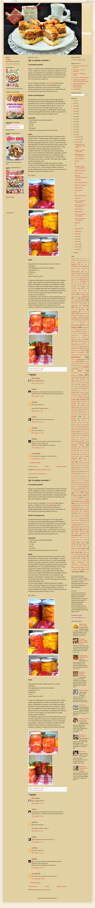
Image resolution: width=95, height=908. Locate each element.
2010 (74, 132)
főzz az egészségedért (76, 330)
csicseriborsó (74, 292)
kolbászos (80, 407)
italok (87, 383)
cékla (79, 288)
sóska (82, 505)
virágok (77, 565)
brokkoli (83, 287)
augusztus (77, 231)
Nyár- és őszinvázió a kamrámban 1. (80, 219)
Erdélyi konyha (75, 315)
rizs (78, 498)
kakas (74, 388)
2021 (74, 103)
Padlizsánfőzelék (79, 212)
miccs (81, 450)
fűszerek (80, 331)
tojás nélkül (74, 541)
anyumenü (85, 268)
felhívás (86, 321)
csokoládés (83, 294)
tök (72, 545)
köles (82, 409)
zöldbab (75, 569)
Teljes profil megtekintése (13, 64)
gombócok (77, 341)
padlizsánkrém (83, 471)
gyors (83, 350)
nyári (73, 462)
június (77, 236)
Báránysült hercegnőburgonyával (81, 176)
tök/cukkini (79, 545)
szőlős (82, 522)
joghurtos (83, 385)
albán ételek (84, 264)
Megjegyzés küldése (35, 462)
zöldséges (75, 571)
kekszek (85, 396)
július (76, 234)
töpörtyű (73, 550)
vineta (72, 565)
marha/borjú (82, 443)
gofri (81, 339)
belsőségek (83, 281)
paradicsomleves (77, 475)
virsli (82, 566)
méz (86, 449)
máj (72, 435)
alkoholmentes (75, 266)
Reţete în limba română (79, 60)
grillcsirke (84, 343)
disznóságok (74, 302)
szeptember (78, 228)
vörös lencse (77, 567)
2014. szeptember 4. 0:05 (38, 459)
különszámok (84, 420)
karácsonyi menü (83, 392)
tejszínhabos (75, 530)
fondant (85, 325)
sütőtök (76, 511)
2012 (74, 127)
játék (75, 385)
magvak (75, 433)
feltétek (72, 322)
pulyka (87, 486)
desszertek (85, 296)
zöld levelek (86, 567)
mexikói (81, 448)
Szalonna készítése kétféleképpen (84, 719)
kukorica (73, 418)
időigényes (74, 381)
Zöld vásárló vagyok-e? (81, 185)
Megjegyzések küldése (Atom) (43, 469)
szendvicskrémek (75, 520)
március (77, 244)
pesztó (78, 479)
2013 (74, 124)
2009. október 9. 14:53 (37, 433)
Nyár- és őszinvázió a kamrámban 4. (80, 201)
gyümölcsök (84, 355)
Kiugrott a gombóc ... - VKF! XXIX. (80, 151)
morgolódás (84, 452)
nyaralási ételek (83, 460)
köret (76, 411)
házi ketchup (83, 365)
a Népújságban (77, 89)
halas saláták (86, 363)
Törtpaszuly (78, 180)
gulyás (79, 345)
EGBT (76, 307)
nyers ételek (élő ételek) (79, 464)
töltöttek (83, 549)
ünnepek (75, 556)
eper (81, 313)
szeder (75, 518)
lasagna (83, 424)
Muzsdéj (77, 161)
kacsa (82, 386)
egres (82, 307)
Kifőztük (73, 403)
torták (83, 543)
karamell (79, 394)
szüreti (82, 524)
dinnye (72, 300)
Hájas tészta (82, 751)
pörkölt (78, 484)
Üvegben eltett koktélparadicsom (83, 656)
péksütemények (83, 477)
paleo (80, 473)
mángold (85, 439)
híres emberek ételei (83, 369)
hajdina (72, 361)
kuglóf (84, 417)
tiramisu (73, 537)
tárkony (74, 526)
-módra (73, 259)
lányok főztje (76, 424)
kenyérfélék (74, 401)
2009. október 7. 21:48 (37, 396)
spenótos (73, 507)
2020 (74, 106)
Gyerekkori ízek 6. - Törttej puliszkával (80, 167)
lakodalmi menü (80, 422)
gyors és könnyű (77, 352)
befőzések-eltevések (38, 370)
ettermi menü (85, 315)
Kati (33, 417)
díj (86, 298)
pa (83, 469)
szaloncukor (80, 515)
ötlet (80, 469)
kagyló (87, 386)
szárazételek (77, 517)
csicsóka (81, 292)
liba (81, 432)
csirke (73, 294)
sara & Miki (35, 453)
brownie (73, 288)
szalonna (87, 515)
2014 (74, 121)
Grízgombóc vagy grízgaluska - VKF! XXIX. (80, 145)
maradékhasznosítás (76, 441)
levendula (76, 430)
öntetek (87, 467)
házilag (78, 367)
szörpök (87, 522)
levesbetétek (83, 430)
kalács (78, 388)
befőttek (73, 279)
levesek (73, 432)
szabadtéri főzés (81, 513)
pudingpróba (73, 486)
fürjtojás (73, 331)
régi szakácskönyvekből (79, 494)
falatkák (87, 317)
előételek (74, 313)
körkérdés (84, 411)
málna (72, 437)
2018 (74, 111)
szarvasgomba (85, 517)
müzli (86, 454)
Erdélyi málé (82, 705)
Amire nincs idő (79, 173)
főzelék (85, 327)
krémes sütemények (82, 413)
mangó (80, 439)
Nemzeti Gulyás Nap (76, 456)
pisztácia (80, 480)
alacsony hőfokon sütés (78, 262)
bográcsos (84, 283)
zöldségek (83, 569)
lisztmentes (87, 432)
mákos (84, 435)
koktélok (73, 405)
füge (86, 330)
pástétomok (74, 477)
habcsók (73, 359)
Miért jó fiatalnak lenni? (81, 182)
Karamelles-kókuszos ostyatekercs (82, 673)
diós (77, 300)
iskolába (82, 383)
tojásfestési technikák (83, 541)
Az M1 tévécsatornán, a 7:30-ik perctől (80, 66)
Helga (33, 439)
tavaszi (87, 526)
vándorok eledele (75, 560)
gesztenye (83, 337)
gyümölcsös (76, 357)
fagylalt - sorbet (77, 317)
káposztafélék (74, 390)
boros (86, 285)
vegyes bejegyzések (77, 562)
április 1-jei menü (78, 270)
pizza (75, 482)
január (77, 249)
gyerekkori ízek (75, 348)
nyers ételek (86, 462)
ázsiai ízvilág (77, 275)
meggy (75, 449)
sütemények (75, 509)
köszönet (73, 413)
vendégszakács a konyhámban (79, 564)
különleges (74, 420)
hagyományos (81, 359)
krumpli (73, 417)
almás (72, 268)
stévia (80, 507)
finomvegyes (75, 325)
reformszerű (84, 490)
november (78, 139)
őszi (75, 469)
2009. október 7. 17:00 (37, 383)
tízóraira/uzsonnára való (76, 539)
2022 (74, 101)
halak (77, 361)
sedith (33, 402)
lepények (75, 428)
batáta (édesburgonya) (81, 277)
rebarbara (75, 490)
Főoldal (47, 466)
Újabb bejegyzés (33, 466)
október (77, 142)
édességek (86, 306)
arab (85, 272)
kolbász (73, 407)
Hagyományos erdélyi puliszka (83, 625)
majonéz (78, 435)
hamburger (75, 365)
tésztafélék (74, 535)
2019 (74, 108)
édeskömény (74, 306)
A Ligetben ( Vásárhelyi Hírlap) (79, 74)
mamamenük (83, 437)
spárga (85, 505)
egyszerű (81, 309)
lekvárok (81, 426)
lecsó (75, 426)
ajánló (86, 260)
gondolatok (85, 341)
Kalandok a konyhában (24, 7)
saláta (80, 501)
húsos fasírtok (75, 377)
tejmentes (84, 528)
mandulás (73, 439)
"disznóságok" (74, 260)
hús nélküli (76, 371)
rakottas (80, 488)
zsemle (85, 572)
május (76, 239)
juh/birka (77, 386)
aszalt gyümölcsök (76, 273)
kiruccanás (83, 403)
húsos (81, 375)
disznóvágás (83, 302)
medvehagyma (85, 447)
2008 (74, 253)
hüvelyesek (82, 379)
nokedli (84, 458)
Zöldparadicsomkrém (80, 170)
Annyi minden (78, 190)
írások (85, 381)
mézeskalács (74, 450)
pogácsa (81, 482)
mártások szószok (77, 445)
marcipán (87, 441)
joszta (72, 386)
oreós (82, 467)
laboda (72, 422)
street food (85, 507)
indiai (81, 381)
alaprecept (74, 264)
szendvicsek (83, 518)
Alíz (33, 389)
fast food (73, 321)
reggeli (73, 492)
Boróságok (73, 287)
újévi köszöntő (78, 554)
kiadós (85, 401)
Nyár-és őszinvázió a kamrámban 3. (80, 205)
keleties (81, 398)
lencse (87, 426)
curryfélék (84, 290)
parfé (86, 475)
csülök (72, 296)
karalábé (73, 394)
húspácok (84, 377)
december (77, 137)
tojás (85, 539)
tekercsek (76, 532)
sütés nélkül (86, 509)
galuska (74, 333)
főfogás (74, 327)
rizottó (74, 497)
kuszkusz (83, 418)
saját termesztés (78, 499)
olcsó (75, 466)
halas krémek (76, 363)
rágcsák (75, 488)
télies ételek (85, 532)
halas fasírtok (86, 361)
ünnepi (83, 556)
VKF (88, 566)
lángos (87, 422)
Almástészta (78, 198)
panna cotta (86, 473)
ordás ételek (74, 467)
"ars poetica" (83, 258)
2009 (74, 134)
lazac (88, 424)
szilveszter (84, 520)
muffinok (73, 454)
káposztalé (84, 390)
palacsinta (73, 473)
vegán (84, 560)
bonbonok (73, 285)
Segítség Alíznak (79, 209)
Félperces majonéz (84, 690)
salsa (76, 503)
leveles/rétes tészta (84, 428)
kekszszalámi (74, 398)
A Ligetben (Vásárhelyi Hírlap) (81, 77)
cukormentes (74, 290)
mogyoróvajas (76, 452)
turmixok (84, 550)
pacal (86, 469)
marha (74, 443)
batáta (72, 277)
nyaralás (73, 460)
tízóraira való (82, 537)
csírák (86, 292)
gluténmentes (74, 339)
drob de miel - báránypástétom (79, 304)
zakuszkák (51, 83)
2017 (74, 114)
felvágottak (82, 323)
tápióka (87, 524)
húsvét (73, 379)
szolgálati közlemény (75, 522)
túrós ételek (75, 552)
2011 (74, 129)
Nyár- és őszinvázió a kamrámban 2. (80, 215)
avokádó (87, 273)
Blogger (55, 898)
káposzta (84, 388)
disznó (83, 300)
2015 (74, 119)
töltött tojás (74, 549)
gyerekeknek (83, 346)
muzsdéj (81, 454)
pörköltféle (84, 484)
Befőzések (77, 223)
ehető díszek (84, 311)
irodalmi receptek (75, 383)
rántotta (87, 488)
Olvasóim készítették (80, 195)
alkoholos (84, 266)
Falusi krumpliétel (79, 158)
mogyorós (86, 450)
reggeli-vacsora (84, 492)
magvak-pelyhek (83, 433)
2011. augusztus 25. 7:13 (38, 448)
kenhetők (83, 400)
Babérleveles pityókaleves (82, 735)
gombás (86, 339)
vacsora (73, 558)
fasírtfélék (84, 319)
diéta (79, 298)
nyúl (88, 464)
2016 (74, 116)
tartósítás (81, 526)
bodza (78, 283)
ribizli (87, 496)
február (77, 247)
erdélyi (85, 313)
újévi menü (86, 554)
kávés (72, 396)
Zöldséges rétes (79, 188)
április (76, 241)
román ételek (86, 498)
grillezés (73, 345)
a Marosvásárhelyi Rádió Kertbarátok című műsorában (80, 80)
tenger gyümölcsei (80, 533)
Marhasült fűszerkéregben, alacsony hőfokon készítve (83, 641)
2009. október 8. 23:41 (37, 422)
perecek (73, 479)
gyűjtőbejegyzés (75, 355)
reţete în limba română (80, 495)
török (78, 550)
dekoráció (79, 296)
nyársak (79, 462)
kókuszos (83, 405)
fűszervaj (87, 331)
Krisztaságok (84, 415)
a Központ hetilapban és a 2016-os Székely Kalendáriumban (79, 85)
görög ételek (74, 343)
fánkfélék (76, 319)
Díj (75, 164)
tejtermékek (86, 530)
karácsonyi (74, 392)
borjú (80, 285)
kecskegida (78, 396)
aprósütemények (75, 272)
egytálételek (74, 311)
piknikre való (85, 479)
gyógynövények (77, 350)
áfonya (81, 260)
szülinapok (75, 524)
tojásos (73, 543)
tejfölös (76, 528)
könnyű (87, 409)
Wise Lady (34, 378)
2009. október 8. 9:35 (37, 411)
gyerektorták (85, 348)
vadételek (83, 558)
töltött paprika (83, 547)
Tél (75, 193)
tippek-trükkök (84, 535)
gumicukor (85, 345)
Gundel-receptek (74, 346)
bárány (84, 275)
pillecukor (73, 480)
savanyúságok (82, 503)
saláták (87, 501)
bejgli (76, 281)
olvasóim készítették (83, 465)
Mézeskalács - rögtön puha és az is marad (83, 768)
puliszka (80, 486)
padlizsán (73, 471)
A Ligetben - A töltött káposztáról (79, 70)
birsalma (73, 283)
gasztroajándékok (83, 333)
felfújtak (80, 321)
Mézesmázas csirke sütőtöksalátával (79, 155)
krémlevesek (74, 415)
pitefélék (86, 480)
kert (81, 401)
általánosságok (78, 268)
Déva (75, 298)
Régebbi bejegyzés (61, 466)
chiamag (86, 288)
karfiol (85, 394)
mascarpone (74, 447)
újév (72, 554)
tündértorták (85, 552)
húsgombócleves (75, 373)
